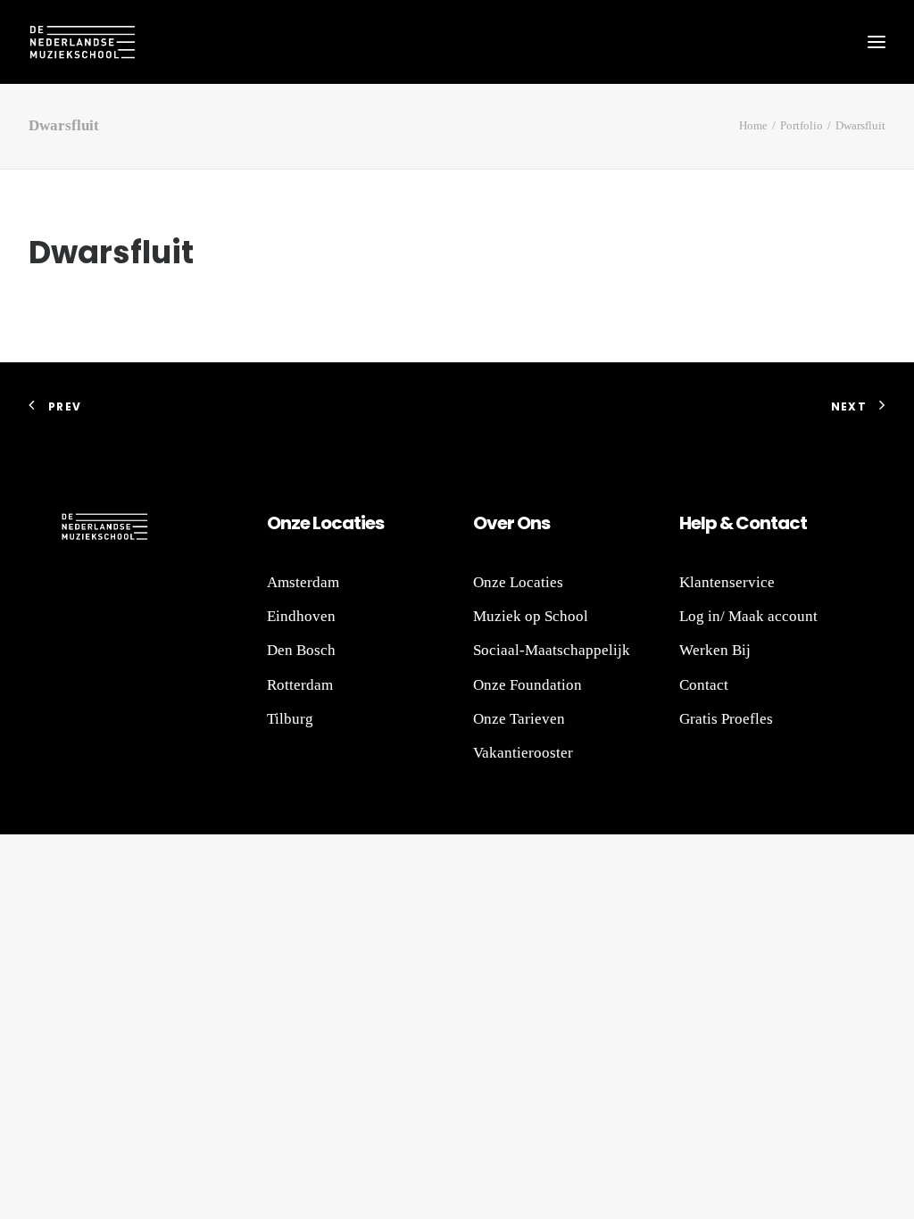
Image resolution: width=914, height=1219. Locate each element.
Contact (703, 684)
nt (768, 522)
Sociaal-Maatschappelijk (551, 650)
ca (342, 522)
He (690, 522)
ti (359, 522)
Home (753, 125)
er (505, 522)
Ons (532, 522)
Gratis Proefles (726, 718)
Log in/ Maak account (748, 616)
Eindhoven (301, 616)
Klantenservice (727, 582)
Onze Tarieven (519, 718)
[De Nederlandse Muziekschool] (82, 42)
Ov (485, 522)
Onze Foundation (527, 684)
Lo (321, 522)
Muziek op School (530, 616)
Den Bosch (301, 650)
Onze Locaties (518, 582)
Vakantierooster (523, 752)
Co (747, 522)
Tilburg (290, 718)
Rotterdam (300, 684)
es (374, 522)
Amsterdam (303, 582)
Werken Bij (715, 650)
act (792, 522)
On (279, 522)
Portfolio (801, 125)
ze (300, 522)
